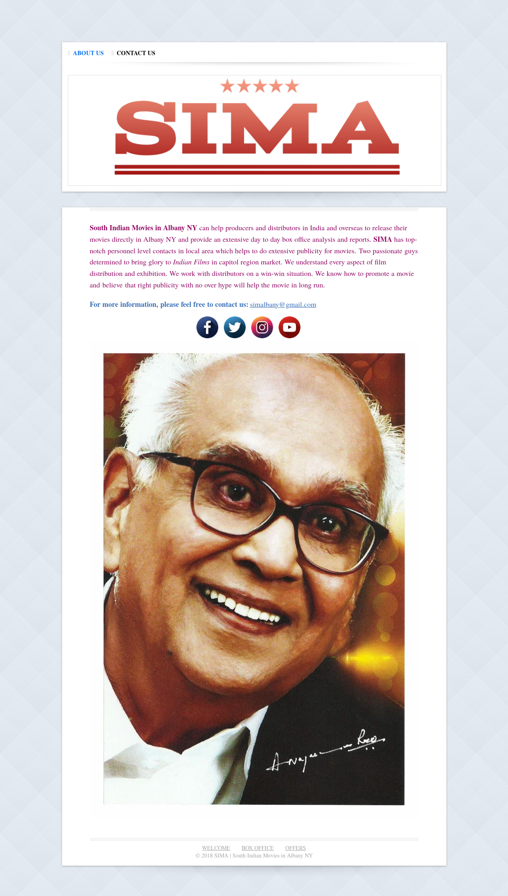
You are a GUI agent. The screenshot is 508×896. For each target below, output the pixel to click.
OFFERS (295, 848)
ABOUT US (88, 52)
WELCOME (216, 848)
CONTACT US (136, 52)
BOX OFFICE (258, 848)
